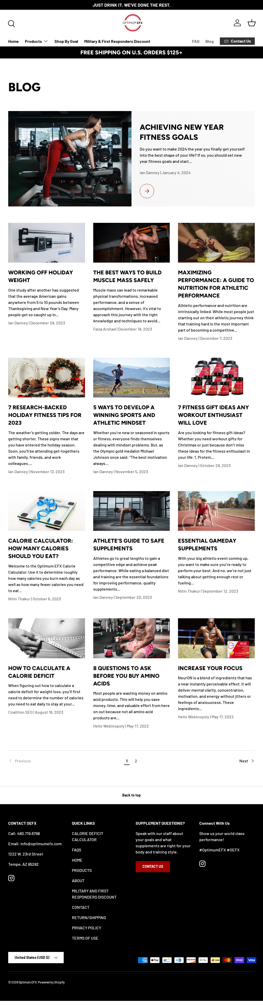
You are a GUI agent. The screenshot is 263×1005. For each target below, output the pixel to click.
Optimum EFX (28, 982)
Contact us (153, 866)
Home (13, 41)
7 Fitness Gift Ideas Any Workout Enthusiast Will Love (213, 415)
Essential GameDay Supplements (207, 545)
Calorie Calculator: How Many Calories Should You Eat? (40, 548)
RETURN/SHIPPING (89, 917)
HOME (77, 860)
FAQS (76, 849)
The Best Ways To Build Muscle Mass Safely (127, 276)
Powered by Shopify (51, 982)
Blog (209, 41)
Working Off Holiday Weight (40, 276)
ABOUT (78, 880)
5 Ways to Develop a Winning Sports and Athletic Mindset (124, 415)
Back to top (131, 795)
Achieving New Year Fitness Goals (182, 132)
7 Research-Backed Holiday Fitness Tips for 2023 (44, 415)
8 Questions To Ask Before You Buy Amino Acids (126, 676)
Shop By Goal (66, 41)
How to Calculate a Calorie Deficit (39, 672)
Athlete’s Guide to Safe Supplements (128, 545)
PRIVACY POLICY (86, 927)
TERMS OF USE (85, 938)
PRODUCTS (82, 870)
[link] (65, 761)
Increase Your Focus (210, 668)
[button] (251, 22)
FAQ (195, 41)
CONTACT (80, 907)
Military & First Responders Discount (117, 41)
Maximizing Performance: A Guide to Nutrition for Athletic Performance (216, 284)
